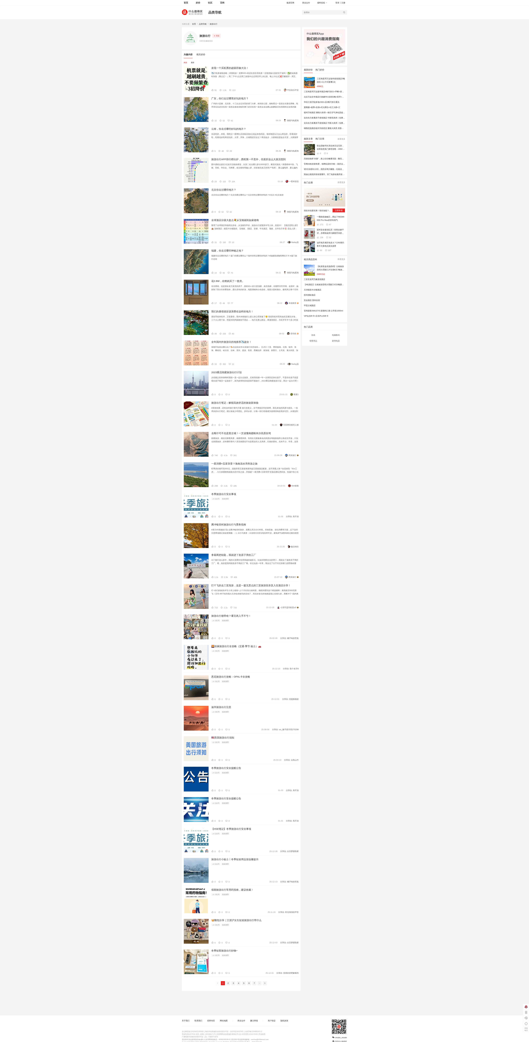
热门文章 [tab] (319, 139)
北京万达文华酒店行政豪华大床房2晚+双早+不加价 (326, 97)
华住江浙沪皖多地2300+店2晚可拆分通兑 (321, 102)
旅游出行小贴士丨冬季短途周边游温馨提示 (234, 859)
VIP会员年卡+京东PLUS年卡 (316, 316)
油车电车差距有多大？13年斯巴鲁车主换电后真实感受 (330, 244)
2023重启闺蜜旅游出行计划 (226, 372)
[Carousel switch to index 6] (329, 204)
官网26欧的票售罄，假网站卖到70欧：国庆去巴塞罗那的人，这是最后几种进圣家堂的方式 (343, 164)
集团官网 (290, 3)
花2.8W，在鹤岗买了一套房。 (227, 281)
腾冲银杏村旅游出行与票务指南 (228, 524)
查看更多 (341, 139)
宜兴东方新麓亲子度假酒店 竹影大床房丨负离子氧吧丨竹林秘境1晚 (332, 123)
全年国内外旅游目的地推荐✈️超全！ (231, 342)
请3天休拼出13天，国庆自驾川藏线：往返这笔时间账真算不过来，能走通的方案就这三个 (342, 169)
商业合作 (306, 3)
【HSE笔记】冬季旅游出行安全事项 (231, 829)
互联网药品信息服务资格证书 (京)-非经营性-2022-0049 (237, 1034)
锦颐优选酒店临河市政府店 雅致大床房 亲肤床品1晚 (326, 128)
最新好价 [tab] (308, 70)
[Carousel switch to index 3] (323, 204)
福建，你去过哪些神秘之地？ (227, 250)
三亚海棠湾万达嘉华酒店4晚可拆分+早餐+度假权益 (326, 91)
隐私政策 (284, 1021)
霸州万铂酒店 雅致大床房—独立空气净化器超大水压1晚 (328, 112)
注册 (343, 3)
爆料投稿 (321, 3)
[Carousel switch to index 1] (319, 204)
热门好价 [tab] (319, 70)
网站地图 (224, 1021)
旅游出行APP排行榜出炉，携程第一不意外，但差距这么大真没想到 (248, 159)
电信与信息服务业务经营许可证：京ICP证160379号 (224, 1031)
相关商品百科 (310, 259)
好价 (198, 3)
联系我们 (198, 1021)
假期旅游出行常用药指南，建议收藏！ (232, 889)
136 (321, 237)
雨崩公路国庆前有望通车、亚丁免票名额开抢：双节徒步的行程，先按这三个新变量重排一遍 (343, 174)
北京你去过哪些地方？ (223, 189)
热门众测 (308, 182)
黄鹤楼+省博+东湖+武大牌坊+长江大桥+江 (322, 107)
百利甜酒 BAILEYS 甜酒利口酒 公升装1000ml (323, 311)
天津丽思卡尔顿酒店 (312, 290)
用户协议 (272, 1021)
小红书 (216, 621)
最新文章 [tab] (308, 139)
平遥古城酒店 (309, 305)
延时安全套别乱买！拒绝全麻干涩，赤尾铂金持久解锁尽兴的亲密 (330, 232)
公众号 (216, 499)
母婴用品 (313, 341)
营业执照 (262, 1034)
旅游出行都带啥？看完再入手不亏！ (231, 616)
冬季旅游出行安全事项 (223, 494)
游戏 (313, 335)
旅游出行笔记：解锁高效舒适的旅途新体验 (234, 402)
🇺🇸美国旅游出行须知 (222, 737)
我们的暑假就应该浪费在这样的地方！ (232, 311)
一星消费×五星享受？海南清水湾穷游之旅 (234, 463)
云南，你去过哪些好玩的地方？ (228, 129)
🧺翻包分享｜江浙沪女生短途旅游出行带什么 (236, 920)
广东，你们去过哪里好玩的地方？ (230, 98)
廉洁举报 (254, 1021)
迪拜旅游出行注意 (221, 707)
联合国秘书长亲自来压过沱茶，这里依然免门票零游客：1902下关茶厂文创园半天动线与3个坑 (330, 148)
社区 (210, 3)
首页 (194, 24)
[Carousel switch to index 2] (321, 204)
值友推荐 (225, 499)
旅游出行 (213, 24)
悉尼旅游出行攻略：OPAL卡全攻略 (230, 676)
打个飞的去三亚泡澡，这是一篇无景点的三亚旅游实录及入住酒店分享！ (251, 585)
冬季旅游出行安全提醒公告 (226, 768)
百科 (222, 3)
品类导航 (215, 12)
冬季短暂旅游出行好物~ (224, 950)
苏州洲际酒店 (309, 295)
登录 (337, 3)
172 (321, 224)
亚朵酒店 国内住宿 (312, 300)
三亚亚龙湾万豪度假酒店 (314, 279)
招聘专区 (211, 1021)
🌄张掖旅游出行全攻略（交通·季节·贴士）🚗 (236, 646)
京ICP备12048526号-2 (253, 1031)
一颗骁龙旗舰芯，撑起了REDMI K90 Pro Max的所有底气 (330, 218)
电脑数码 (336, 335)
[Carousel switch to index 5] (327, 204)
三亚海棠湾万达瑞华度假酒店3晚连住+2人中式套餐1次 (331, 80)
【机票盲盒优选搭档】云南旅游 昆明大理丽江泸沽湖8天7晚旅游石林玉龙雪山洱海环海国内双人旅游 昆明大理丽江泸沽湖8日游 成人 (330, 268)
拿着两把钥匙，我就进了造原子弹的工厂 (233, 555)
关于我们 (186, 1021)
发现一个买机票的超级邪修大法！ (230, 68)
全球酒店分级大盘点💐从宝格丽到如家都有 (235, 220)
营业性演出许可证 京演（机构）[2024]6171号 (199, 1034)
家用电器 (336, 341)
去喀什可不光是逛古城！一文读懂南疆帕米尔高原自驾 (241, 433)
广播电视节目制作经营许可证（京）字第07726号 (200, 1037)
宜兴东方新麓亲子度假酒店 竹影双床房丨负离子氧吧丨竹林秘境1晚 (332, 118)
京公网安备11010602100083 (193, 1031)
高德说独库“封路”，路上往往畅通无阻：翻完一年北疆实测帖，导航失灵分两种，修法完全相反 (344, 159)
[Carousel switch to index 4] (325, 204)
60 (320, 250)
